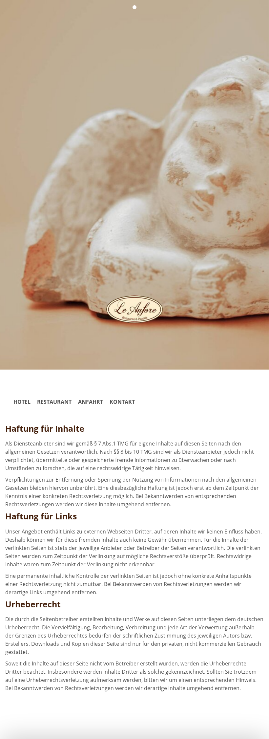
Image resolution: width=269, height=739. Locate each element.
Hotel (22, 401)
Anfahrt (90, 401)
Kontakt (122, 401)
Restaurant (54, 401)
